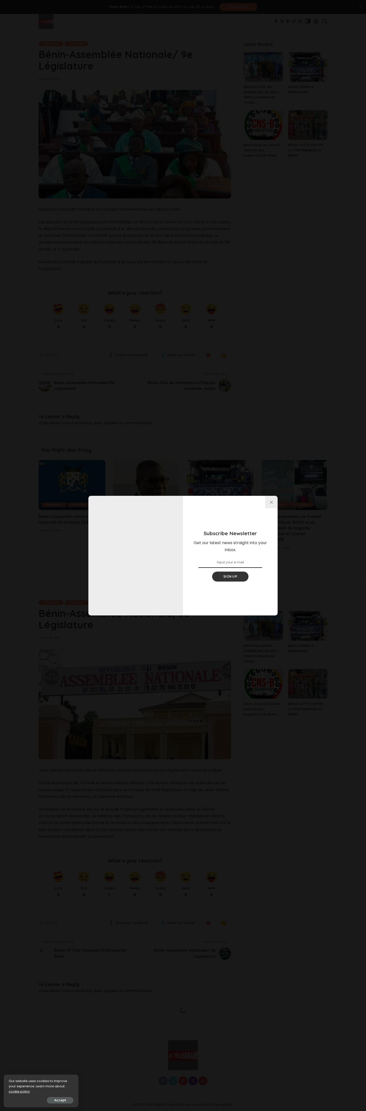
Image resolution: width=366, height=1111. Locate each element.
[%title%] (271, 502)
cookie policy (19, 1091)
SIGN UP (230, 576)
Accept (60, 1100)
